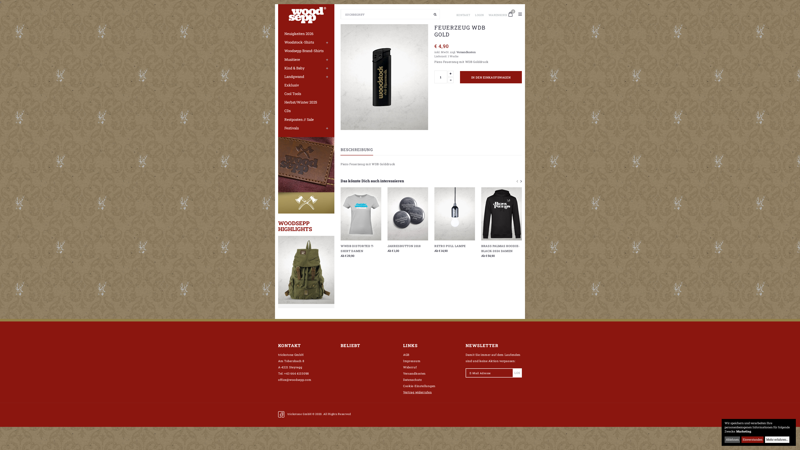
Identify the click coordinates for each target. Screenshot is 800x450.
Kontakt (463, 15)
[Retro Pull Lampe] (454, 213)
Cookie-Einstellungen (419, 386)
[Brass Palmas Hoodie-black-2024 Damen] (501, 213)
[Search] (435, 14)
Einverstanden (752, 439)
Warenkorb (498, 15)
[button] (510, 14)
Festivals (291, 128)
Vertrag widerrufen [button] (417, 392)
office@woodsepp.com (294, 380)
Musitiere (292, 59)
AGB (406, 355)
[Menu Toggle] (520, 14)
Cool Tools (292, 93)
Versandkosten (466, 52)
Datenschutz (412, 380)
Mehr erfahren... (777, 439)
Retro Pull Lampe (450, 246)
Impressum (411, 361)
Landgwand (294, 76)
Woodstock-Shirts (299, 42)
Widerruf (410, 367)
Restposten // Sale (299, 119)
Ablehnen (732, 439)
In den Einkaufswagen (491, 77)
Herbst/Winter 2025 (300, 102)
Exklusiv (291, 85)
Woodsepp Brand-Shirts (304, 50)
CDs (287, 110)
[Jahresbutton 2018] (408, 213)
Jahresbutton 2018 (404, 246)
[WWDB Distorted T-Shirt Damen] (361, 213)
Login (479, 15)
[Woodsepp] (306, 14)
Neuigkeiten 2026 (299, 33)
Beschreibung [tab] (357, 150)
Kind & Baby (294, 68)
